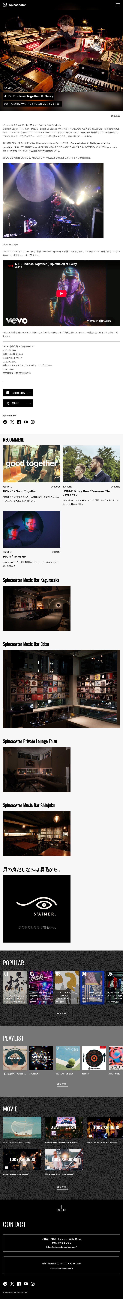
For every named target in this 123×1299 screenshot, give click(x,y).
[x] (12, 423)
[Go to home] (14, 4)
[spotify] (5, 423)
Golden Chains (78, 143)
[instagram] (32, 423)
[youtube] (25, 423)
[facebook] (18, 423)
